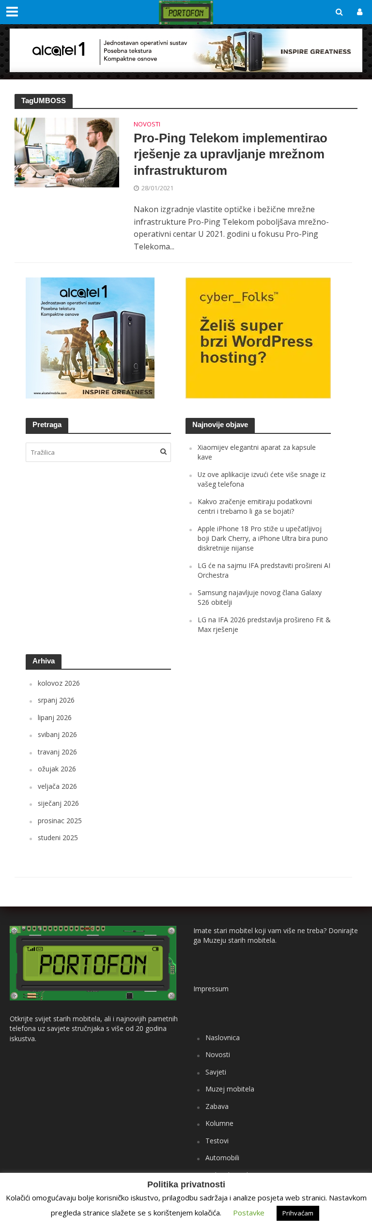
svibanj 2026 (57, 734)
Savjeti (215, 1071)
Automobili (222, 1157)
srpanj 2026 (56, 700)
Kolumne (219, 1123)
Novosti (147, 124)
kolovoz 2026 (59, 683)
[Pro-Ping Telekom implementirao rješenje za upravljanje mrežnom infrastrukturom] (67, 151)
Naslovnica (222, 1037)
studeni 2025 (58, 837)
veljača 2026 (57, 786)
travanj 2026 (57, 751)
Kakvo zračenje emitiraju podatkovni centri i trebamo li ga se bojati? (255, 506)
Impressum (211, 988)
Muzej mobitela (229, 1088)
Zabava (217, 1106)
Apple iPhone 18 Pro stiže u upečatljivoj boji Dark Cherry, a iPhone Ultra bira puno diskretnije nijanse (263, 538)
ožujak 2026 (57, 768)
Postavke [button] (248, 1212)
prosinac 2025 (60, 820)
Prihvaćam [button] (297, 1213)
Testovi (217, 1140)
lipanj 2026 (55, 717)
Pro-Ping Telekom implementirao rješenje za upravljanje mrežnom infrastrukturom (230, 154)
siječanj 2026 (58, 803)
